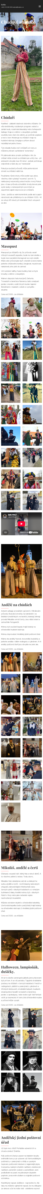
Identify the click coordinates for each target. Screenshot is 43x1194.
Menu (39, 6)
